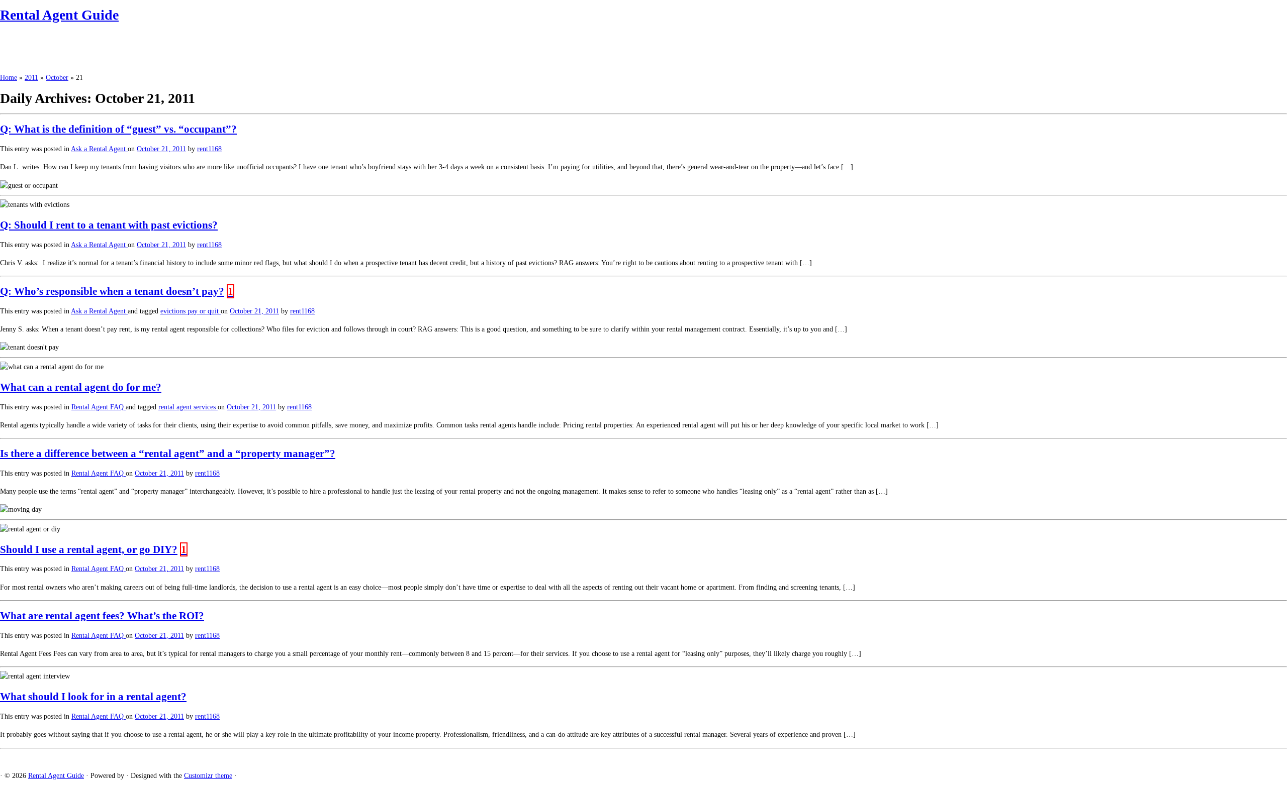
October (57, 77)
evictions (174, 311)
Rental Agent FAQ (98, 407)
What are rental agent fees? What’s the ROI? (102, 616)
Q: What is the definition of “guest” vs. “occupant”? (118, 129)
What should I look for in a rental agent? (93, 697)
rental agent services (188, 407)
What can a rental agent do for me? (80, 387)
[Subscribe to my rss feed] (3, 757)
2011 (31, 77)
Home (8, 77)
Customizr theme (208, 775)
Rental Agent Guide (59, 15)
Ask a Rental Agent (99, 149)
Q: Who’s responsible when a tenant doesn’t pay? (112, 291)
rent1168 (209, 149)
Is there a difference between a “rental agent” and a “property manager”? (167, 453)
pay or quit (204, 311)
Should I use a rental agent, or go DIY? (88, 549)
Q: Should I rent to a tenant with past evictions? (109, 225)
